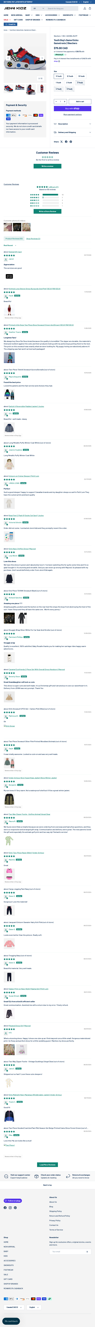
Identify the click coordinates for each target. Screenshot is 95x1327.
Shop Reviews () (33, 238)
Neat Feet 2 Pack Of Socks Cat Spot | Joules (26, 515)
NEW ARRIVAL (17, 15)
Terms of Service (56, 1230)
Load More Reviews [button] (47, 1165)
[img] (47, 187)
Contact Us (53, 1225)
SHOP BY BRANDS (11, 1284)
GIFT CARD (18, 20)
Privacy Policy (54, 1220)
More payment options (72, 114)
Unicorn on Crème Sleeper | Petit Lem (24, 476)
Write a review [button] (47, 166)
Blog (51, 1206)
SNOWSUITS (9, 1265)
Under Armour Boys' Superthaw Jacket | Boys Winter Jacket (33, 778)
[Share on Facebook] (66, 141)
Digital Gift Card (15, 252)
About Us (53, 1202)
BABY (6, 1251)
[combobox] (54, 8)
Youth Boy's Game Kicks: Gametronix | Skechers (23, 30)
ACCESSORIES (9, 1260)
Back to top (47, 1185)
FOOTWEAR (8, 1270)
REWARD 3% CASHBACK (56, 20)
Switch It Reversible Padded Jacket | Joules (26, 406)
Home (5, 30)
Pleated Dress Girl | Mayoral (20, 1026)
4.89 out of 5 (53, 187)
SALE (6, 1274)
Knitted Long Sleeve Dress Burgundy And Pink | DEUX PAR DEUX (34, 289)
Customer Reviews (11, 184)
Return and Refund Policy (59, 1216)
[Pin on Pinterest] (70, 141)
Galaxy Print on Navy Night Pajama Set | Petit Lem (28, 989)
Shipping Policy (55, 1211)
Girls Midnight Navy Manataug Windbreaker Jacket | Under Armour (35, 1095)
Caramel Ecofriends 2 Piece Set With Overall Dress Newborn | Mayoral (37, 669)
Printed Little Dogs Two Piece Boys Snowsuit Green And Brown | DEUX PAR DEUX (41, 325)
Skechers (57, 36)
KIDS (6, 1256)
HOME (6, 15)
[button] (89, 8)
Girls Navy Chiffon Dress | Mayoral (22, 549)
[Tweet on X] (61, 141)
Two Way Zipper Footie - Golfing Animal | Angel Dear (29, 814)
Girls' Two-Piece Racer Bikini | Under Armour (26, 853)
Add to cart (80, 101)
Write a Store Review (47, 211)
